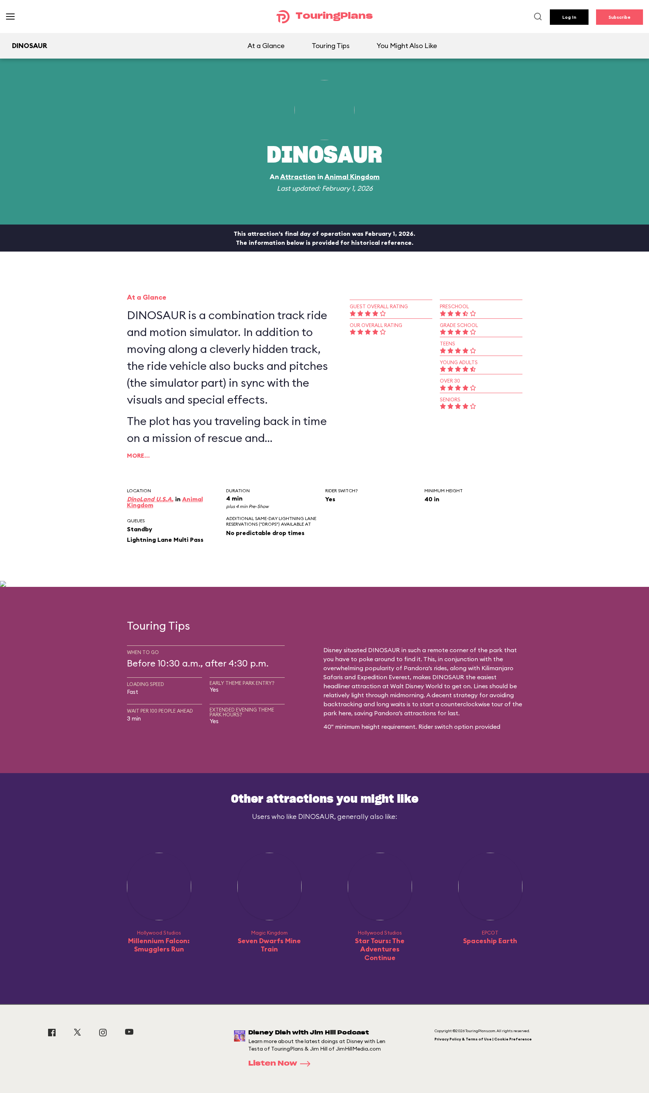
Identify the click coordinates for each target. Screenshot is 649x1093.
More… (138, 455)
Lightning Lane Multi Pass (165, 539)
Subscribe (619, 17)
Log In (569, 17)
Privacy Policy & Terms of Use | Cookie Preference (483, 1039)
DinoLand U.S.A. (150, 499)
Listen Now (272, 1063)
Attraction (298, 176)
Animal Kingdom (352, 176)
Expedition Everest (383, 677)
